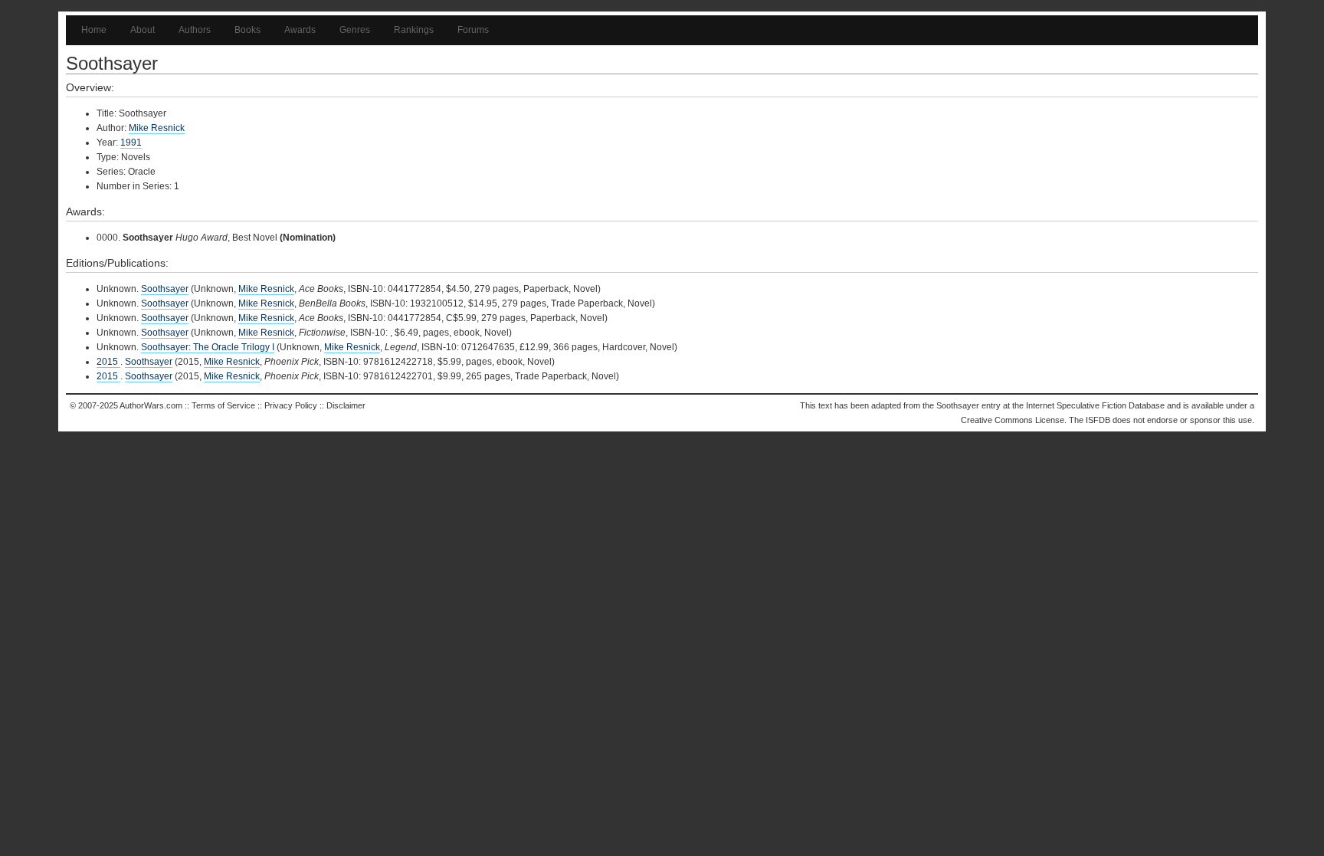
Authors (195, 30)
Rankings (414, 30)
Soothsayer (164, 289)
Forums (473, 30)
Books (247, 30)
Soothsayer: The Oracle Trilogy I (207, 347)
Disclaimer (345, 405)
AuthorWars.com (151, 405)
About (142, 30)
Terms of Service (223, 405)
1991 (131, 142)
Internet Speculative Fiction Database (1095, 405)
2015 (108, 361)
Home (94, 30)
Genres (354, 30)
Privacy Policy (290, 405)
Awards (300, 30)
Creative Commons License (1012, 420)
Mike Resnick (157, 128)
